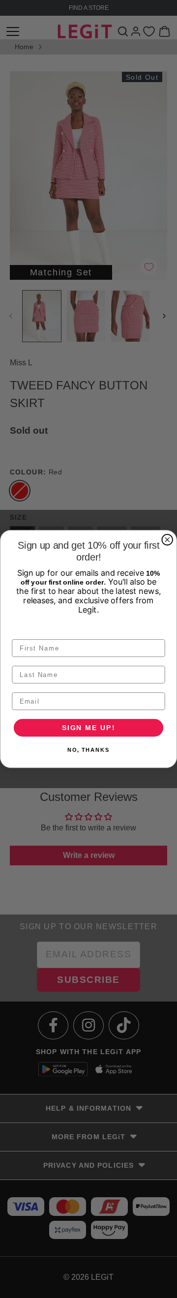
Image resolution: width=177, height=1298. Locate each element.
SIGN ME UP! (89, 727)
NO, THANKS (88, 750)
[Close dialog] (167, 539)
